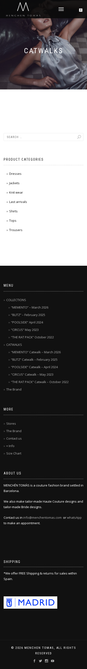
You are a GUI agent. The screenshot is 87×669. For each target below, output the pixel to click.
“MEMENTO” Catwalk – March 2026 (36, 352)
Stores (11, 423)
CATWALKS (14, 344)
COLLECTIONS (16, 300)
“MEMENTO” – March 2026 (29, 307)
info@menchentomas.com (42, 517)
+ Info (10, 446)
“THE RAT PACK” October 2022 (32, 337)
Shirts (13, 211)
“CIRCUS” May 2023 (25, 330)
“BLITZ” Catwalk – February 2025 (34, 359)
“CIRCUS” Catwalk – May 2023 (32, 374)
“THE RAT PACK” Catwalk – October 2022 (40, 382)
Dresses (15, 173)
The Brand (14, 389)
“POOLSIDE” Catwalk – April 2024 (34, 367)
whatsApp (74, 517)
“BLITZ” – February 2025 (28, 315)
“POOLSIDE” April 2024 (27, 322)
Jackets (14, 183)
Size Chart (13, 453)
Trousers (15, 230)
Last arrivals (18, 202)
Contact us (14, 438)
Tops (12, 220)
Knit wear (16, 192)
